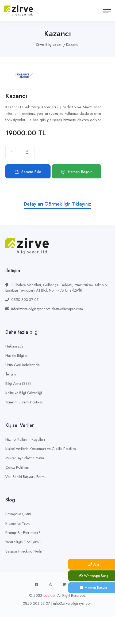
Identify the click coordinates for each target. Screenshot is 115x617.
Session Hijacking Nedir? (24, 551)
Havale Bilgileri (17, 355)
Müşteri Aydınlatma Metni (24, 458)
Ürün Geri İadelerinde (22, 364)
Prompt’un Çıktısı (18, 514)
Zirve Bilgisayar (49, 44)
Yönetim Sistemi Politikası (24, 402)
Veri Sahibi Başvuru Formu (26, 476)
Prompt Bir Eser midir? (23, 532)
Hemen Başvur (80, 172)
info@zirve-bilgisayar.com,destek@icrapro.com (47, 309)
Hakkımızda (14, 346)
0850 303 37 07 (25, 299)
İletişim (10, 374)
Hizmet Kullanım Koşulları (25, 439)
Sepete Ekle (31, 172)
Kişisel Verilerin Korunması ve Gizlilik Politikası (40, 448)
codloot (49, 595)
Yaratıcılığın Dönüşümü (23, 542)
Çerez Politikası (17, 467)
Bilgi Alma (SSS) (18, 383)
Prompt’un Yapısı (17, 523)
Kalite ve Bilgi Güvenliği (23, 392)
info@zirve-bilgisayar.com (73, 603)
